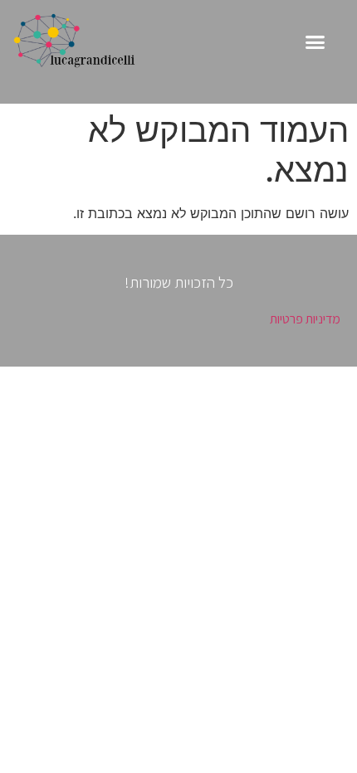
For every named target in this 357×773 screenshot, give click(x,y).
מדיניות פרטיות (305, 319)
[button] (315, 42)
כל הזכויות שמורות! (179, 282)
